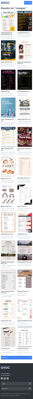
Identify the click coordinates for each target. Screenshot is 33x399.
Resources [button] (4, 388)
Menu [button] (26, 2)
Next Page (4, 357)
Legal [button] (3, 383)
